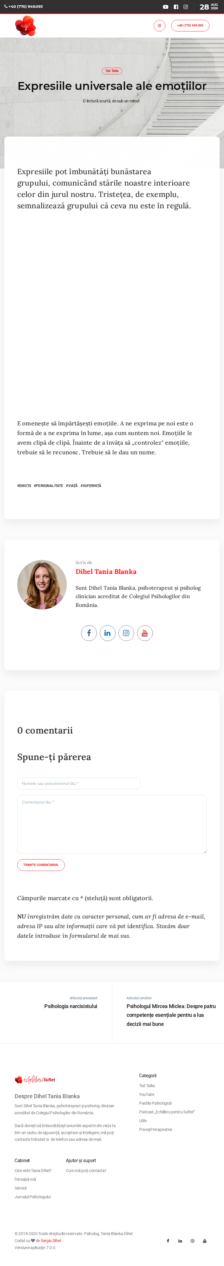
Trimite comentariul (41, 865)
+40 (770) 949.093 (25, 6)
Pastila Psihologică (155, 1103)
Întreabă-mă (25, 1179)
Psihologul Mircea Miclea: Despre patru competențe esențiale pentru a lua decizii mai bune (171, 1015)
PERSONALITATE (49, 486)
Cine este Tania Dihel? (33, 1170)
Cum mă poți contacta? (86, 1170)
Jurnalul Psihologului (33, 1197)
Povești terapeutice (155, 1129)
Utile (143, 1120)
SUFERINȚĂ (92, 486)
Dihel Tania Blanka (106, 571)
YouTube (146, 1094)
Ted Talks (112, 71)
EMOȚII (25, 486)
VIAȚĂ (73, 486)
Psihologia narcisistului (70, 1006)
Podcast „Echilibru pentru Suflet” (167, 1112)
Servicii (21, 1188)
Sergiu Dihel (51, 1240)
